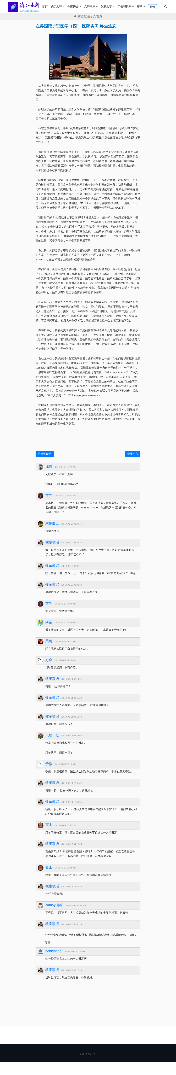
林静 (48, 495)
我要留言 (132, 453)
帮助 (139, 6)
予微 (48, 764)
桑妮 (48, 641)
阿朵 (48, 622)
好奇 (48, 660)
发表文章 (106, 6)
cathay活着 (53, 905)
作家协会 (73, 6)
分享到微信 (45, 453)
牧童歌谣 (52, 542)
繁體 (152, 6)
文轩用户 (89, 6)
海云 (48, 466)
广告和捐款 (124, 6)
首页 (45, 6)
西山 (48, 825)
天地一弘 (52, 735)
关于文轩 (56, 6)
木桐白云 (52, 523)
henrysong (53, 951)
